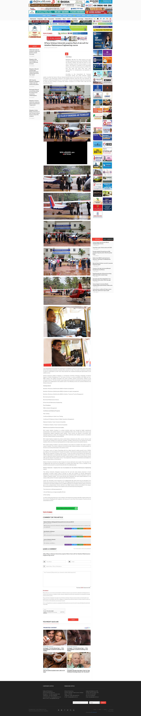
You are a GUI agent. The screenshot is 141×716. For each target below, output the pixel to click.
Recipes (59, 15)
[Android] (94, 18)
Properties (40, 18)
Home (95, 709)
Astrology (81, 18)
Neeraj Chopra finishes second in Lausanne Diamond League (103, 264)
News (48, 15)
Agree (81, 528)
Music (64, 18)
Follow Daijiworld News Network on (65, 508)
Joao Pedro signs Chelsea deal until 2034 (102, 247)
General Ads (51, 18)
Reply (75, 528)
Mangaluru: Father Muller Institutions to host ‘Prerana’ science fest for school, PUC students (34, 113)
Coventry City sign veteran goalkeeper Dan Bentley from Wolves (102, 269)
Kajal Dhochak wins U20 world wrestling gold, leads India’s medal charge (102, 274)
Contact (105, 709)
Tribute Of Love (88, 18)
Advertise (89, 15)
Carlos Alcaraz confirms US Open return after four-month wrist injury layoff (102, 290)
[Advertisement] (54, 65)
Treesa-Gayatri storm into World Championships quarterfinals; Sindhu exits (102, 284)
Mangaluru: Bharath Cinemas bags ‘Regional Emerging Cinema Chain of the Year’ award (34, 71)
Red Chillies (58, 18)
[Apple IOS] (97, 18)
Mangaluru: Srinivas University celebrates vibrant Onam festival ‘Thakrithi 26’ (34, 103)
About (100, 709)
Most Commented (108, 239)
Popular (97, 239)
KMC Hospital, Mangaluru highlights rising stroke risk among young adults (34, 82)
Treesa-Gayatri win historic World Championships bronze (101, 243)
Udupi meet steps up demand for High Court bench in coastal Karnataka (34, 52)
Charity (64, 15)
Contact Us (95, 15)
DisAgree (87, 528)
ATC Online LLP (94, 712)
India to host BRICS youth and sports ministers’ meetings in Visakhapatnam (101, 258)
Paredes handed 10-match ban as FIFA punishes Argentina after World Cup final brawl (102, 253)
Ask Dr (68, 18)
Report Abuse (68, 528)
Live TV (78, 15)
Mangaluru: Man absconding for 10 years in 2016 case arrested (33, 61)
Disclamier (111, 709)
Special (69, 15)
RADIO (83, 15)
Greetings (74, 18)
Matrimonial (33, 18)
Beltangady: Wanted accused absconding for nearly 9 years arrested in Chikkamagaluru (34, 92)
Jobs (45, 18)
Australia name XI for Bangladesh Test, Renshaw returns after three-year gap (102, 279)
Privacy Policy (110, 711)
